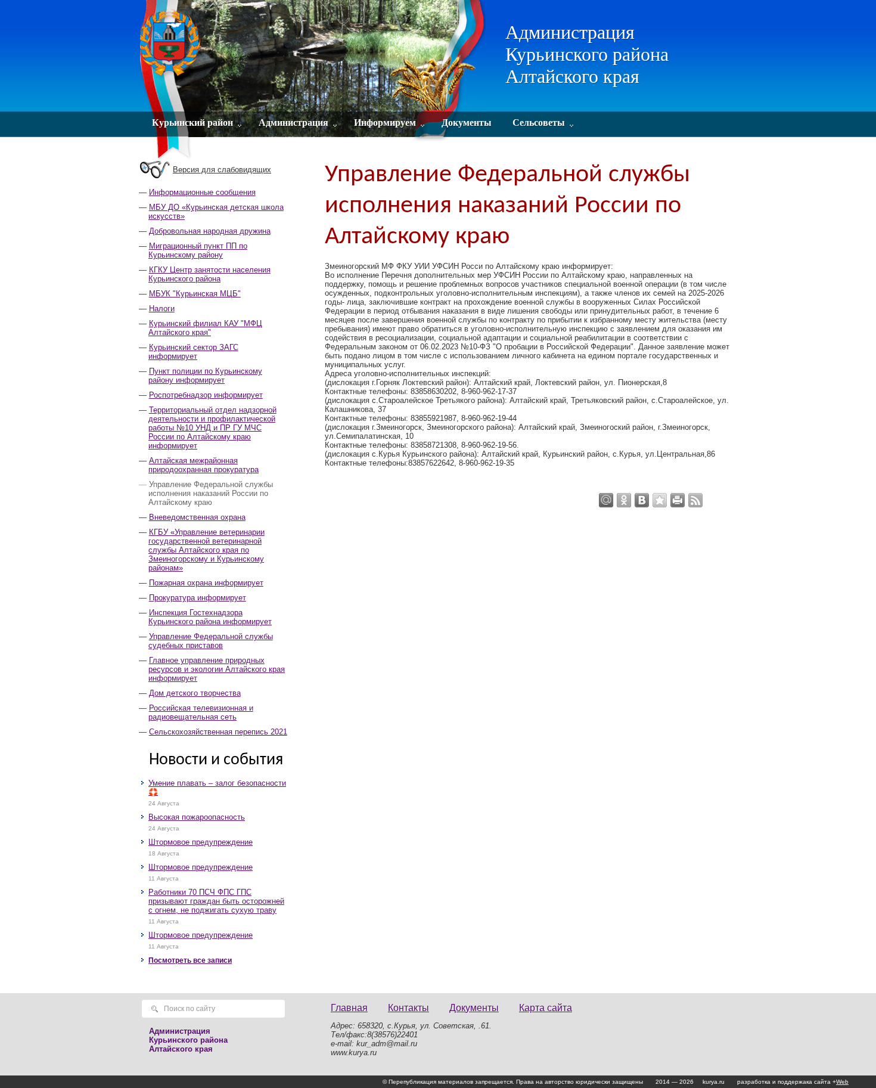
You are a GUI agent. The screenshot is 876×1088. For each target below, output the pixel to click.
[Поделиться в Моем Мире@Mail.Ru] (606, 500)
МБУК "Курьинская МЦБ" (195, 293)
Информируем (385, 122)
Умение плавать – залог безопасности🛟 (217, 787)
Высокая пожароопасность (196, 817)
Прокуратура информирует (197, 597)
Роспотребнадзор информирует (206, 394)
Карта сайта (545, 1008)
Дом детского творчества (195, 693)
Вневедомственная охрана (197, 517)
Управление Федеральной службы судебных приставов (210, 641)
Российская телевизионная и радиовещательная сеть (200, 712)
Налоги (162, 308)
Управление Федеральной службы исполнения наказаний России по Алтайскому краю (210, 493)
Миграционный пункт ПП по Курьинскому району (197, 250)
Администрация (293, 122)
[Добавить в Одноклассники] (624, 500)
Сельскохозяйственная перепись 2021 (218, 731)
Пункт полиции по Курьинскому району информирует (205, 376)
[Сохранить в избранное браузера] (660, 500)
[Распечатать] (677, 500)
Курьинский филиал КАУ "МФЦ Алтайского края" (205, 328)
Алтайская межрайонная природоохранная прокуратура (203, 465)
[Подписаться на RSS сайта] (695, 500)
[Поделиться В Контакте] (642, 500)
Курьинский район (192, 122)
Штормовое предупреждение (200, 842)
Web (842, 1081)
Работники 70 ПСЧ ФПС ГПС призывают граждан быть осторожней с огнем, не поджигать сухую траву (216, 901)
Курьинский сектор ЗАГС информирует (193, 352)
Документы (467, 122)
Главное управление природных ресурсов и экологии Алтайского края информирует (216, 669)
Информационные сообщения (202, 192)
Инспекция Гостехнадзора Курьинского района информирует (210, 617)
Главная (349, 1008)
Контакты (408, 1008)
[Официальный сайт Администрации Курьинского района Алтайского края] (314, 80)
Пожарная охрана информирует (206, 582)
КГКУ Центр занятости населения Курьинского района (209, 274)
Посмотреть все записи (190, 960)
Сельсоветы (538, 122)
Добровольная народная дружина (210, 231)
